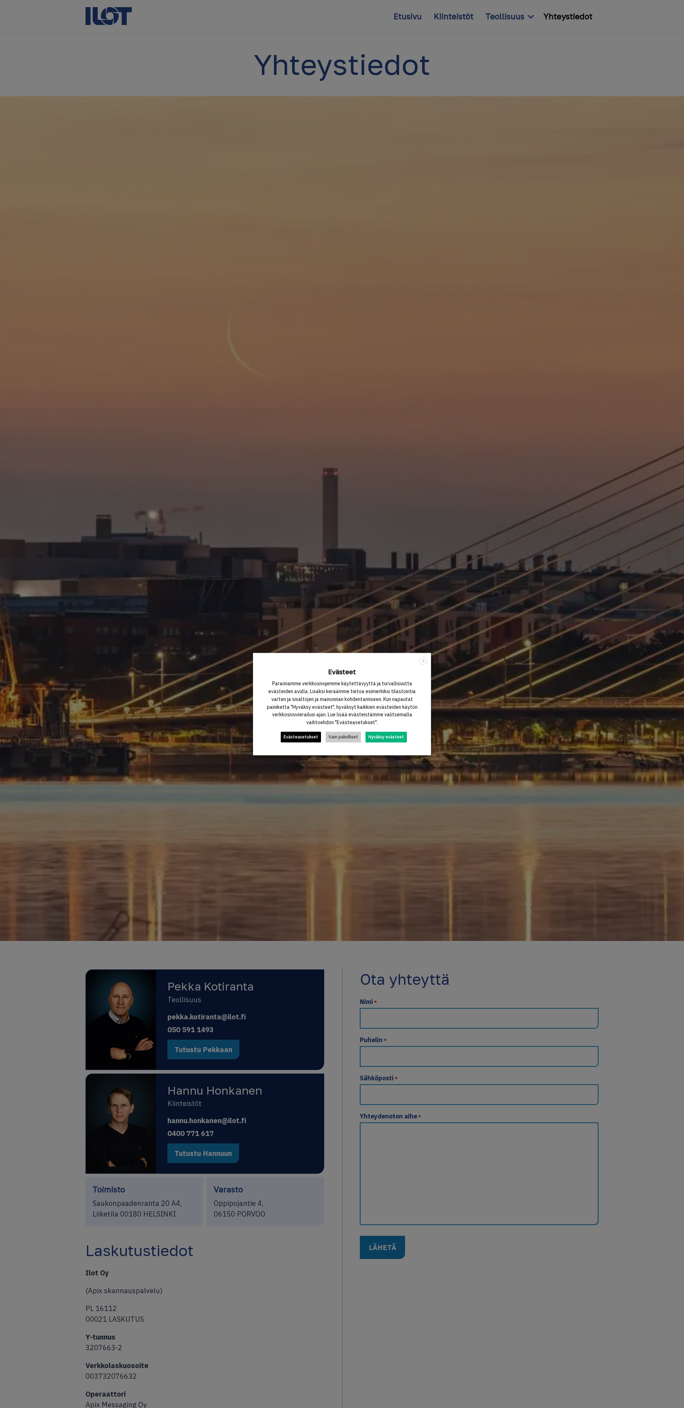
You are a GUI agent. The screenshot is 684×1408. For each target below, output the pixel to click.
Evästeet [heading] (342, 672)
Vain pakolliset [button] (343, 736)
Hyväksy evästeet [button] (386, 736)
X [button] (423, 661)
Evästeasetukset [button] (301, 736)
